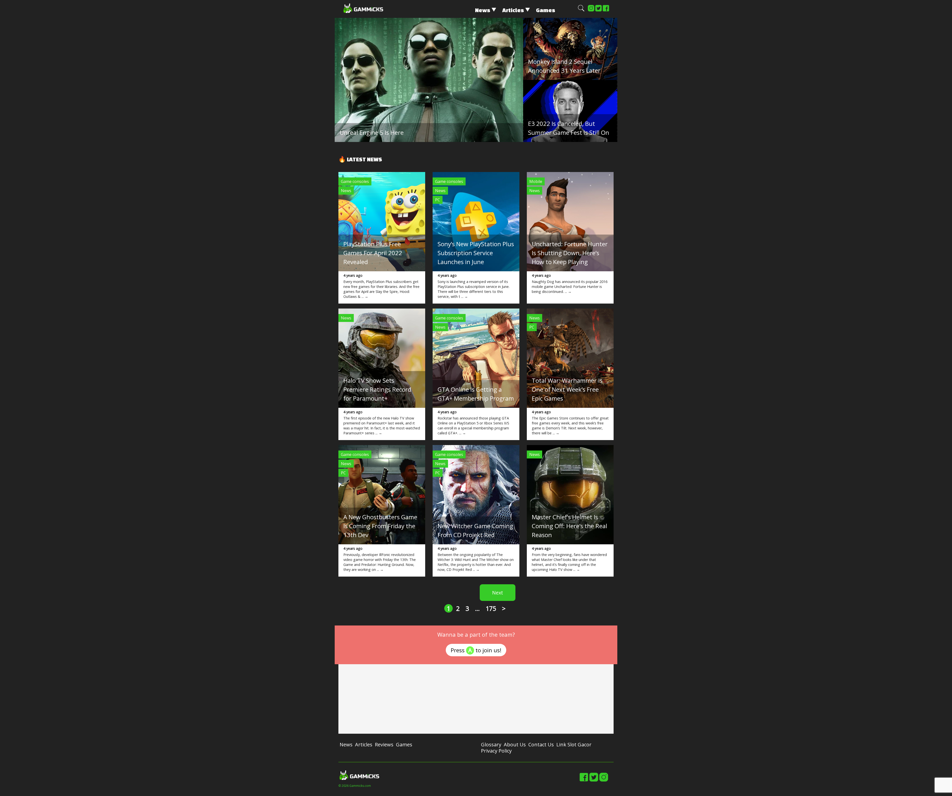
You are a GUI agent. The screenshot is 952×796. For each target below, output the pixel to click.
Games (545, 10)
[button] (581, 10)
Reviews (384, 744)
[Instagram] (591, 10)
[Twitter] (598, 10)
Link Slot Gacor (574, 744)
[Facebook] (606, 10)
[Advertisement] (476, 699)
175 (491, 608)
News (482, 10)
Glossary (491, 744)
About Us (515, 744)
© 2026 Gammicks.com (354, 786)
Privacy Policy (496, 750)
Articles (513, 10)
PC (437, 200)
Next (497, 592)
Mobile (535, 181)
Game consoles (355, 181)
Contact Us (541, 744)
